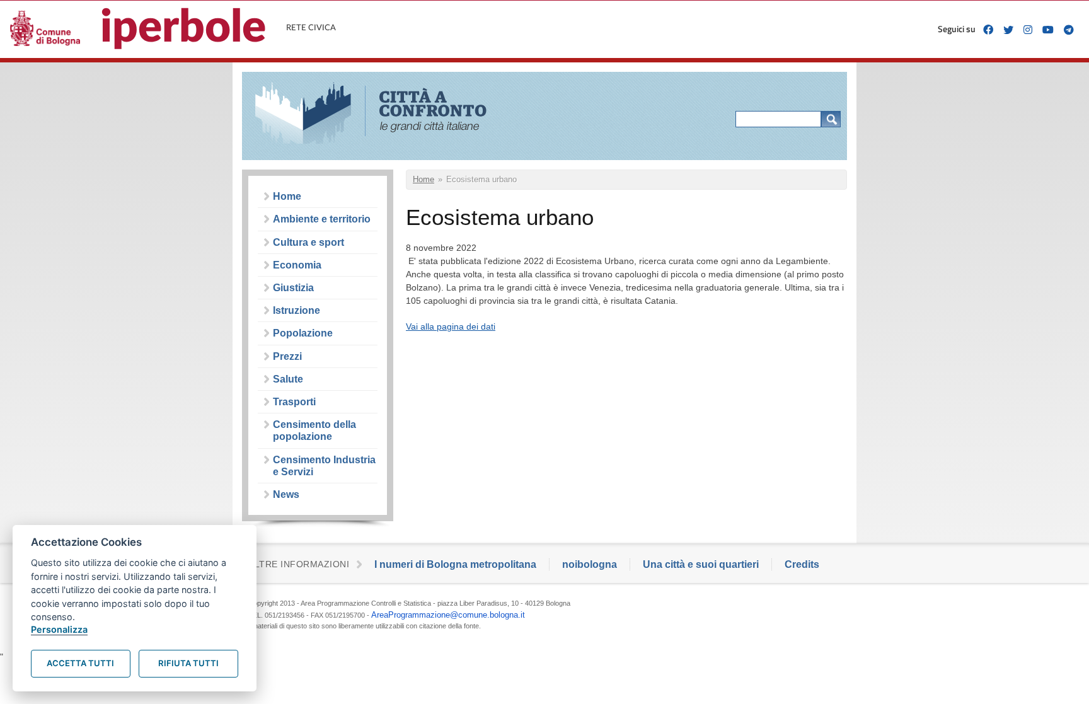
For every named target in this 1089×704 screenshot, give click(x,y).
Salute (288, 379)
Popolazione (303, 333)
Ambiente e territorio (322, 219)
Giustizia (293, 287)
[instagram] (1027, 30)
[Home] (379, 114)
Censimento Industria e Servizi (324, 465)
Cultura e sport (308, 242)
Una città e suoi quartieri (701, 564)
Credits (802, 564)
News (286, 494)
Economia (297, 265)
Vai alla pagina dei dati (450, 326)
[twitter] (1008, 30)
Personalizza (59, 629)
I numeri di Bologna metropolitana (455, 564)
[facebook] (988, 30)
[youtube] (1048, 30)
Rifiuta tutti (188, 663)
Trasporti (294, 401)
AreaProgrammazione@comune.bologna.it (448, 615)
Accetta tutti (80, 663)
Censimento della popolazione (314, 430)
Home (287, 196)
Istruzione (296, 310)
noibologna (589, 564)
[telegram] (1069, 30)
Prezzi (287, 356)
